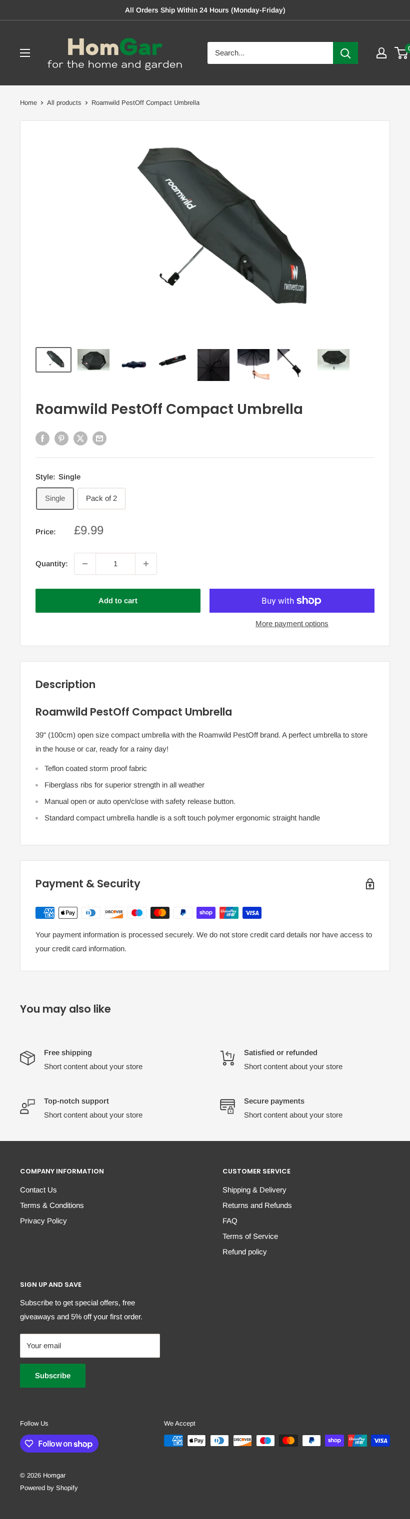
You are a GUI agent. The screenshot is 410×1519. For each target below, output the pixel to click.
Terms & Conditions (52, 1205)
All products (64, 102)
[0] (402, 53)
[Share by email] (99, 438)
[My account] (381, 52)
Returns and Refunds (257, 1205)
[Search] (345, 53)
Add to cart (118, 600)
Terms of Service (250, 1236)
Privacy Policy (43, 1220)
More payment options (292, 623)
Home (28, 102)
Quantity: (52, 563)
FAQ (230, 1220)
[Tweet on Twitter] (81, 438)
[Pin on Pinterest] (61, 438)
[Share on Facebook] (43, 438)
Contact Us (38, 1189)
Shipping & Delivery (254, 1189)
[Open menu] (25, 53)
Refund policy (244, 1251)
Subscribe (52, 1375)
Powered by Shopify (49, 1488)
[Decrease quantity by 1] (85, 563)
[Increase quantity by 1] (146, 563)
